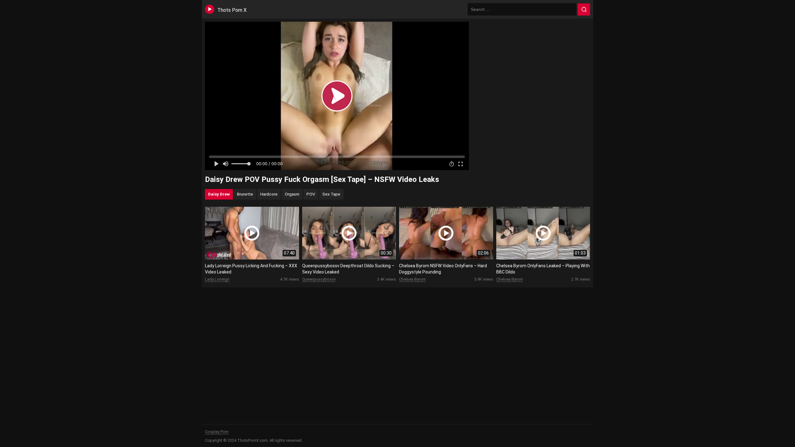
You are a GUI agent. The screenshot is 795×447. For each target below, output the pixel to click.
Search (584, 9)
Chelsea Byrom (412, 279)
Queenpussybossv (319, 279)
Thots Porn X (232, 10)
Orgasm (292, 194)
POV (311, 194)
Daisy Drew (219, 194)
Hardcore (269, 194)
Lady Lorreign (217, 279)
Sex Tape (331, 194)
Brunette (245, 194)
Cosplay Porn (217, 431)
